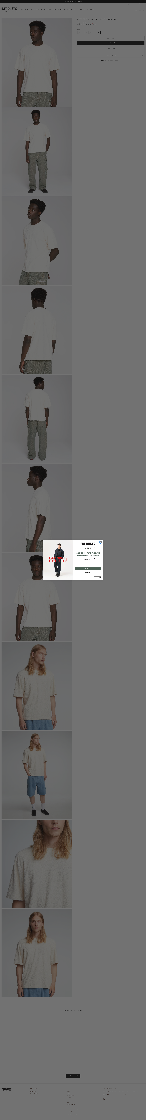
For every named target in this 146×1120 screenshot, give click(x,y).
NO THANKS (87, 572)
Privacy (99, 577)
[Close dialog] (100, 542)
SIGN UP (87, 568)
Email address (79, 562)
